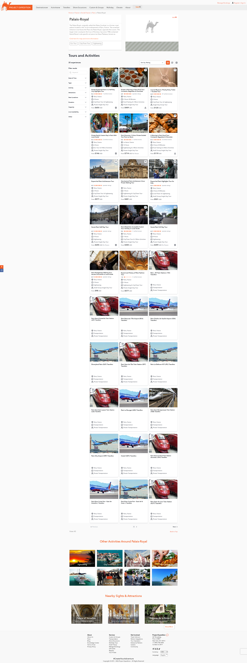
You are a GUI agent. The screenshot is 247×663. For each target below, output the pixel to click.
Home (71, 13)
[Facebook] (153, 649)
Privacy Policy (91, 647)
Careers (133, 645)
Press (88, 639)
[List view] (176, 63)
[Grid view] (168, 63)
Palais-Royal (101, 13)
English (163, 655)
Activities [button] (54, 7)
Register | (237, 3)
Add (174, 17)
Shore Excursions (79, 7)
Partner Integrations (137, 639)
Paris (94, 13)
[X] (155, 649)
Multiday (110, 7)
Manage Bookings (114, 647)
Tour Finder (112, 652)
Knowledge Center (93, 643)
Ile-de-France (86, 13)
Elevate (119, 7)
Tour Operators (135, 641)
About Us (90, 637)
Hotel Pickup (113, 645)
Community (134, 647)
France (78, 13)
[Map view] (172, 63)
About (127, 7)
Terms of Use (91, 645)
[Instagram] (157, 649)
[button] (1, 267)
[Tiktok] (159, 649)
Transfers (66, 7)
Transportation (113, 639)
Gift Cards (112, 649)
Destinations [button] (41, 7)
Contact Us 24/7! (157, 645)
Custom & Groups (96, 7)
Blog (88, 641)
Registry (111, 651)
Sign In (243, 3)
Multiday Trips (113, 643)
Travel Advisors (135, 637)
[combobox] (164, 655)
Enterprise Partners (136, 643)
